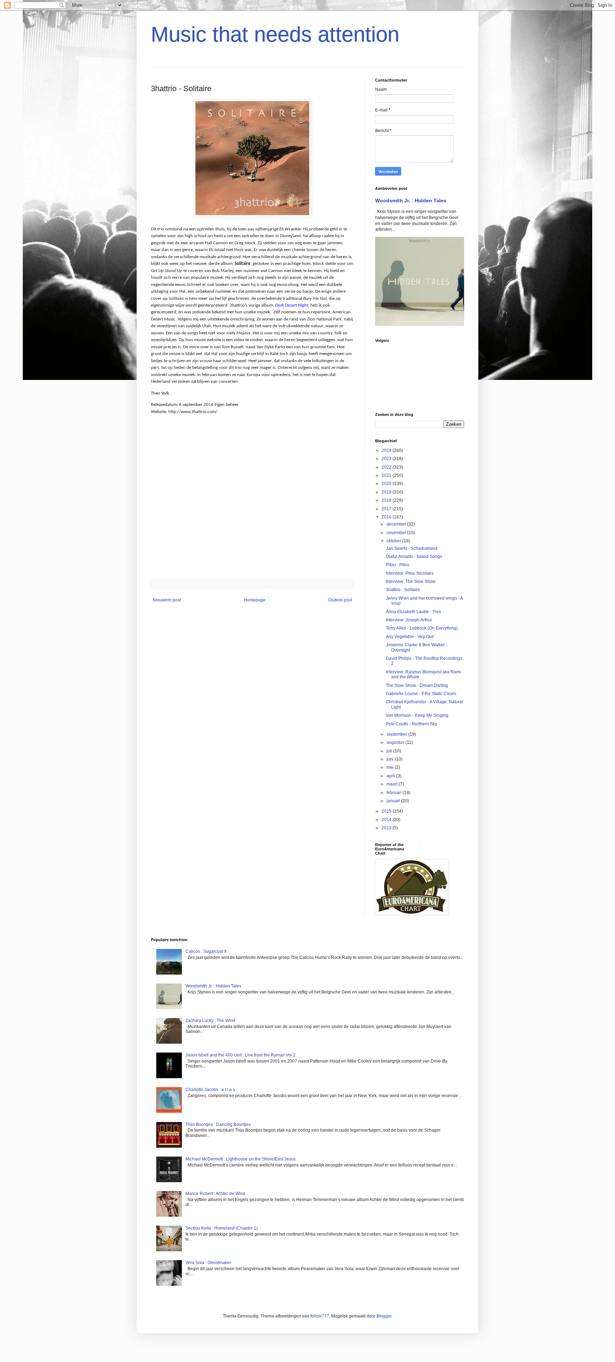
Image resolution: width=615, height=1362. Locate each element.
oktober (394, 540)
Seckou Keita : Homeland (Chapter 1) (221, 1228)
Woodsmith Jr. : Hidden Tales (410, 200)
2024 (387, 450)
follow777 (319, 1316)
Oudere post (340, 599)
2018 (387, 500)
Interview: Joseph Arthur (409, 619)
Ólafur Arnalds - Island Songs (414, 556)
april (391, 775)
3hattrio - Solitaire (403, 589)
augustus (396, 742)
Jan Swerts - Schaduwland (411, 548)
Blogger (384, 1316)
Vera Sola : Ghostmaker (208, 1262)
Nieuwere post (167, 599)
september (397, 734)
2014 (387, 819)
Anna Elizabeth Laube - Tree (413, 611)
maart (393, 784)
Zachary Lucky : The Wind (210, 1020)
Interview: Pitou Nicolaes (409, 573)
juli (390, 750)
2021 (387, 475)
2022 (387, 467)
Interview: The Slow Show (411, 581)
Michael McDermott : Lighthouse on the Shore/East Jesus (240, 1159)
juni (391, 759)
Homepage (255, 599)
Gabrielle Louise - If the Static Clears (421, 693)
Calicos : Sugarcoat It (205, 951)
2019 (387, 492)
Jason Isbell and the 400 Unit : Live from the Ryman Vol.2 (240, 1055)
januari (394, 800)
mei (391, 767)
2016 (387, 517)
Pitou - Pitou (397, 564)
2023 (387, 458)
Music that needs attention (275, 34)
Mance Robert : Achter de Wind (215, 1193)
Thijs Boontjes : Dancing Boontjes (218, 1124)
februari (395, 792)
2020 (387, 483)
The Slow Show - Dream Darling (417, 685)
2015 (387, 811)
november (397, 532)
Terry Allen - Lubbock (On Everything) (422, 628)
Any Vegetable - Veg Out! (410, 636)
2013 (387, 827)
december (397, 524)
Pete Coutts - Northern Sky (411, 723)
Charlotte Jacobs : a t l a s (210, 1089)
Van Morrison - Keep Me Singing (417, 715)
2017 (387, 508)
